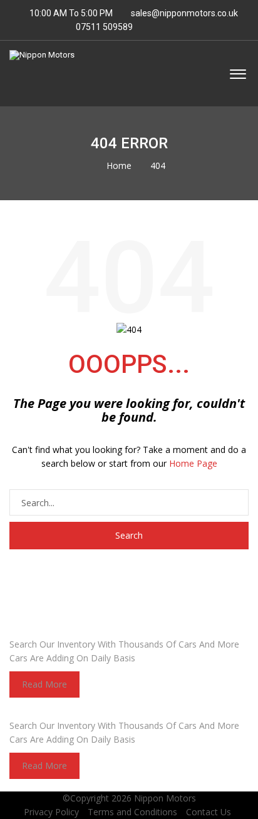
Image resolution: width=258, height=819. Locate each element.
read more (44, 684)
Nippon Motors (165, 798)
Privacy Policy (51, 812)
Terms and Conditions (132, 812)
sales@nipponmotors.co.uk (184, 13)
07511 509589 (103, 27)
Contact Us (208, 812)
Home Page (193, 463)
